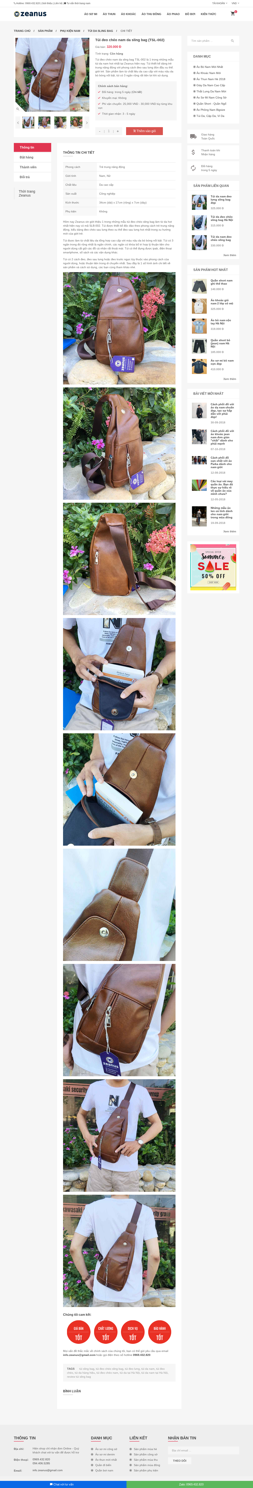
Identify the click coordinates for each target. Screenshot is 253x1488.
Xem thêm (229, 255)
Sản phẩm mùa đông (147, 1465)
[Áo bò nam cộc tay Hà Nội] (199, 326)
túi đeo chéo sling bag (109, 1368)
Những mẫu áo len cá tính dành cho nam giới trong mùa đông (222, 512)
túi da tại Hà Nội (130, 1372)
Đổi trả (25, 177)
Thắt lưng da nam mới (211, 91)
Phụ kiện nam (70, 30)
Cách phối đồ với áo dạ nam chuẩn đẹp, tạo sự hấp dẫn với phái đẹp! (222, 410)
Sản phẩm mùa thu (146, 1459)
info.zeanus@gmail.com (79, 1354)
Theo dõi (179, 1460)
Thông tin (27, 147)
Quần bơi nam (104, 1470)
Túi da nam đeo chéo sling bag (221, 238)
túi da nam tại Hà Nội (154, 1372)
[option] (52, 75)
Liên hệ (58, 3)
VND (234, 3)
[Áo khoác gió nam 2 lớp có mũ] (199, 306)
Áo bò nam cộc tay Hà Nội (221, 322)
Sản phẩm (45, 30)
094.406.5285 (41, 1463)
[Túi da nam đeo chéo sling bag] (199, 242)
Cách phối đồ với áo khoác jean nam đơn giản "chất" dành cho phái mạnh (222, 437)
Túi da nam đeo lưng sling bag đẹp (221, 199)
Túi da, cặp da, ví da (210, 115)
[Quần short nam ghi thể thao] (199, 286)
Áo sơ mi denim (105, 1454)
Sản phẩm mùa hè (145, 1449)
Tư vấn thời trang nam (78, 3)
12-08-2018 (218, 472)
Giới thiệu (47, 3)
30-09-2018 (218, 422)
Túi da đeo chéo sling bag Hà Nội (222, 218)
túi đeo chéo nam (107, 1372)
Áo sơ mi (90, 14)
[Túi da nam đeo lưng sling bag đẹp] (199, 202)
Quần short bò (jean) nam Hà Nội (220, 343)
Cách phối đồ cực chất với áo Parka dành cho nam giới (221, 462)
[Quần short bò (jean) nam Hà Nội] (199, 346)
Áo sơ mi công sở (106, 1449)
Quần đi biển (103, 1465)
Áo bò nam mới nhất (209, 66)
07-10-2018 (218, 449)
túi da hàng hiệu (85, 1372)
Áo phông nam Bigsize (210, 109)
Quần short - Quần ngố (211, 103)
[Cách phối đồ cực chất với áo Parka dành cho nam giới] (199, 460)
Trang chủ (22, 30)
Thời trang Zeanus (27, 193)
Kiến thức (208, 14)
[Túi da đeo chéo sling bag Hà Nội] (199, 222)
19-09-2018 (218, 522)
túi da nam (148, 1368)
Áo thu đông (151, 14)
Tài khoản (218, 3)
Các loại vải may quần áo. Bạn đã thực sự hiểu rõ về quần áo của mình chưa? (222, 487)
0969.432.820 (32, 3)
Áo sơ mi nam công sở (211, 97)
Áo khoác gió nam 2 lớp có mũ (222, 302)
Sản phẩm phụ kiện (146, 1470)
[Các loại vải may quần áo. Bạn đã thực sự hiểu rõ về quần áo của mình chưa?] (199, 485)
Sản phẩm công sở (146, 1454)
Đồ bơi (190, 14)
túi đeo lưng (132, 1368)
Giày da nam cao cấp (210, 85)
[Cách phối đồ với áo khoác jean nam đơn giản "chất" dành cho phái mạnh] (199, 436)
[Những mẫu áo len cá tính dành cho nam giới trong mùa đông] (199, 516)
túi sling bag (86, 1368)
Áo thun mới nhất (106, 1459)
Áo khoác (128, 14)
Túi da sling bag (100, 30)
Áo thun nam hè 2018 (210, 79)
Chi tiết (136, 92)
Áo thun (109, 14)
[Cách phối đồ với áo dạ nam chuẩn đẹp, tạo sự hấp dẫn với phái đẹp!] (199, 410)
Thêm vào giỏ (146, 131)
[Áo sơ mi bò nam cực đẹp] (199, 366)
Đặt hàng (26, 157)
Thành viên (28, 167)
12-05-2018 (218, 499)
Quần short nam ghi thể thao (221, 282)
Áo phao (173, 14)
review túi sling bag (79, 1376)
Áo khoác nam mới (208, 73)
